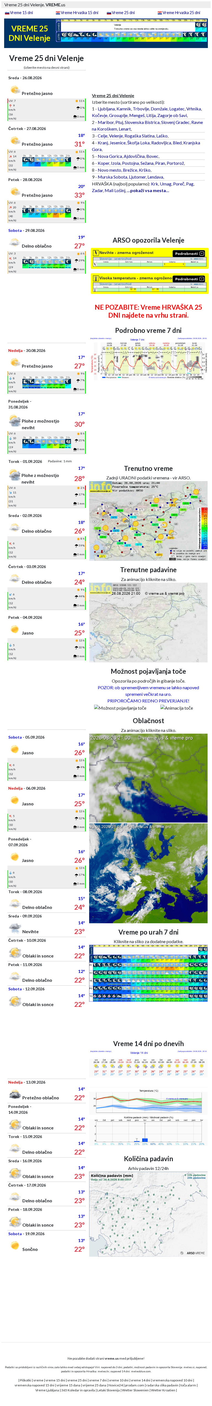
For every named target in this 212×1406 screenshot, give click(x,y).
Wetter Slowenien (135, 1390)
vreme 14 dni (140, 1380)
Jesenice (118, 142)
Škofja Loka (138, 142)
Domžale (159, 108)
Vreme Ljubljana (47, 1390)
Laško (162, 135)
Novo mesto (109, 170)
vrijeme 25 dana (94, 1385)
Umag (165, 183)
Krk (154, 183)
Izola (115, 163)
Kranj (103, 142)
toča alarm (188, 1385)
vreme (38, 1380)
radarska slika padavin (162, 1385)
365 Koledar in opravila (78, 1390)
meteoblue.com (141, 1371)
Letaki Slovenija (108, 1390)
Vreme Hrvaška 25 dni (181, 12)
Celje (102, 135)
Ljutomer (137, 176)
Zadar (97, 190)
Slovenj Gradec (175, 122)
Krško (144, 170)
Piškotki (25, 1380)
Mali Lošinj (115, 190)
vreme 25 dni (77, 1380)
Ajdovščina (134, 156)
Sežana (147, 163)
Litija (151, 115)
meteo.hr (103, 1371)
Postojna (130, 163)
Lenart (125, 128)
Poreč (178, 183)
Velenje (116, 135)
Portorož (175, 163)
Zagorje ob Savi (172, 115)
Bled (177, 142)
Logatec (177, 108)
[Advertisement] (46, 308)
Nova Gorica (110, 156)
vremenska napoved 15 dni (34, 1385)
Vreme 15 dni (21, 12)
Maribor (106, 122)
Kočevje (99, 115)
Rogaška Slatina (139, 135)
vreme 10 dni (119, 1380)
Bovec (152, 156)
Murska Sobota (112, 176)
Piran (160, 163)
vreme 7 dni (98, 1380)
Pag (190, 183)
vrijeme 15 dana (68, 1385)
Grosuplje (118, 115)
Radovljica (161, 142)
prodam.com (134, 1385)
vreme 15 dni (55, 1380)
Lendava (155, 176)
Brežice (130, 170)
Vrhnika (193, 108)
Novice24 (115, 1385)
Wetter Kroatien (163, 1390)
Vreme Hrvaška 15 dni (79, 12)
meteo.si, (189, 1367)
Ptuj (119, 122)
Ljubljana (106, 108)
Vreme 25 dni (123, 12)
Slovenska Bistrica (142, 122)
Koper (103, 163)
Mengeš (137, 115)
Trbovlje (141, 108)
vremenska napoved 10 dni (172, 1380)
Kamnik (123, 108)
